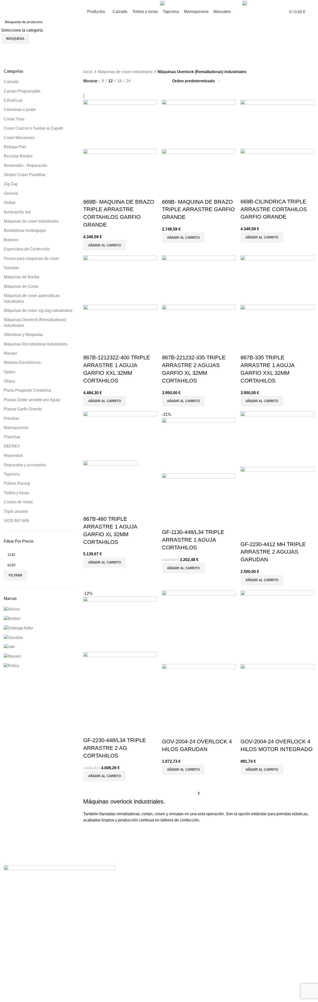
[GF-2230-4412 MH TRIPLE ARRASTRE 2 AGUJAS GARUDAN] (277, 439)
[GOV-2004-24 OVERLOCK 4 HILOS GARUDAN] (199, 627)
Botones (11, 240)
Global (9, 202)
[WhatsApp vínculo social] (70, 3)
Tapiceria (12, 474)
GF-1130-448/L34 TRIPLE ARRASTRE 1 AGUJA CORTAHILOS (193, 540)
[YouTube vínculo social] (64, 3)
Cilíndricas (13, 100)
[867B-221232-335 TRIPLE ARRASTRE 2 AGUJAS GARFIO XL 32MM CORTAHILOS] (199, 280)
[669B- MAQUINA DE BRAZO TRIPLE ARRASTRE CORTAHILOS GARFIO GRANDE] (120, 124)
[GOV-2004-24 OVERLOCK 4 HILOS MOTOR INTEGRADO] (277, 627)
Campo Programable (22, 91)
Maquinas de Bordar (22, 277)
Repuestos (13, 455)
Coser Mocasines (19, 138)
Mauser (10, 353)
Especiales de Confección (27, 249)
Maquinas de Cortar (21, 286)
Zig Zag (10, 184)
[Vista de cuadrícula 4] (161, 81)
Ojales (9, 372)
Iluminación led (17, 212)
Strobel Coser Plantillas (24, 175)
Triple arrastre (16, 511)
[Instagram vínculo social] (58, 3)
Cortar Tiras (14, 119)
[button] (104, 245)
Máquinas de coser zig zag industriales (38, 310)
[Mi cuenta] (312, 12)
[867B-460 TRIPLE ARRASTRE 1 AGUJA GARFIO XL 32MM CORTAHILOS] (120, 435)
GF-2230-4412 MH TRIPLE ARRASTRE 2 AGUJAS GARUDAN (273, 552)
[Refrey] (11, 666)
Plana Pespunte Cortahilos (27, 390)
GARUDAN (28, 973)
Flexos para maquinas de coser (31, 258)
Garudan (11, 268)
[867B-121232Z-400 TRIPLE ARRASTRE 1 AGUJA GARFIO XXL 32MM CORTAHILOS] (120, 280)
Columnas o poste (20, 109)
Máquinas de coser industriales (31, 221)
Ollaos (9, 381)
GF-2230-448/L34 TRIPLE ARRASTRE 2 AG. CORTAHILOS (114, 748)
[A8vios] (12, 609)
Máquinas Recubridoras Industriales (35, 344)
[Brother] (12, 618)
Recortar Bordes (18, 156)
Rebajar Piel (15, 147)
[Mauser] (12, 656)
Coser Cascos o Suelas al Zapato (33, 128)
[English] (6, 3)
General (11, 193)
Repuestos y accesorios (25, 465)
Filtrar (15, 575)
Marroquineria (16, 428)
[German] (16, 3)
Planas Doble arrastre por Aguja (32, 400)
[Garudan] (13, 637)
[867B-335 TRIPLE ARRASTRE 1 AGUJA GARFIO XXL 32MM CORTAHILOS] (277, 280)
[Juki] (9, 647)
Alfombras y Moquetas (23, 335)
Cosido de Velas (18, 502)
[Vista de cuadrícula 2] (143, 81)
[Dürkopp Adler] (18, 628)
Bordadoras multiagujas (25, 230)
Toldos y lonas (16, 493)
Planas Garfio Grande (23, 409)
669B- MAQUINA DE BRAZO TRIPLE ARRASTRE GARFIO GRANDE (198, 209)
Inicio (88, 72)
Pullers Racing (17, 483)
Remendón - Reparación (25, 165)
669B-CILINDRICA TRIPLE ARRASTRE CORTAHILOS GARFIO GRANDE (273, 209)
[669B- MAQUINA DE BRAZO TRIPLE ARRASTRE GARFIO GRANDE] (199, 124)
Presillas (11, 418)
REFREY (12, 446)
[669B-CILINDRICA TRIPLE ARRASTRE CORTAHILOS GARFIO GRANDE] (277, 124)
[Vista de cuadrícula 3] (152, 81)
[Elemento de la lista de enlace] (159, 926)
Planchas (12, 437)
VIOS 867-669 (16, 521)
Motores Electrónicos (22, 362)
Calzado (11, 82)
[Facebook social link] (52, 3)
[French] (11, 3)
